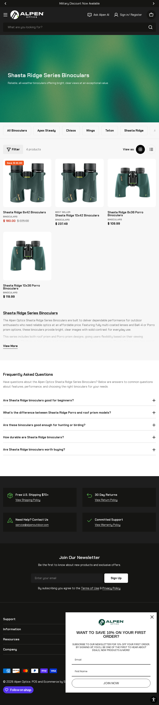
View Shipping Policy (28, 500)
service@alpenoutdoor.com (32, 524)
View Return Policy (106, 500)
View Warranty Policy (107, 524)
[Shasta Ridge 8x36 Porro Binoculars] (132, 183)
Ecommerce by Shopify (59, 682)
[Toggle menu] (5, 14)
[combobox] (79, 27)
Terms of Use (90, 588)
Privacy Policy (111, 588)
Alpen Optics (22, 682)
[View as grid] (140, 149)
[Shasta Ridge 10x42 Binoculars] (79, 183)
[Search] (150, 27)
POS (34, 682)
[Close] (152, 617)
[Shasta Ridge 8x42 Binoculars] (27, 183)
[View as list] (151, 149)
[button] (5, 3)
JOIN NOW (111, 683)
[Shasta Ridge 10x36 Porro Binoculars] (27, 256)
